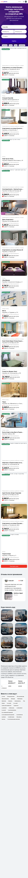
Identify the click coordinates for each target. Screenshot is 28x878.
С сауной (4, 710)
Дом (24, 700)
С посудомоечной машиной (8, 714)
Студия (3, 696)
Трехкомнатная (5, 698)
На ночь (3, 719)
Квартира (4, 700)
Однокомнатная (10, 696)
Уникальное (22, 45)
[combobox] (14, 27)
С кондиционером (12, 710)
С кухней (9, 703)
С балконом (11, 707)
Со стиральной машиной (7, 712)
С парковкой (19, 707)
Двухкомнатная (20, 696)
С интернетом (19, 714)
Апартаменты (18, 700)
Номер (3, 703)
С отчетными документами (13, 719)
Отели (10, 45)
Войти (19, 1)
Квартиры (4, 45)
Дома (15, 45)
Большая (13, 698)
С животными (11, 716)
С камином (4, 707)
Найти (14, 41)
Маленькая (19, 698)
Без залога (19, 716)
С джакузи (16, 705)
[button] (14, 48)
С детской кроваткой (6, 705)
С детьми (4, 716)
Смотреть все (14, 566)
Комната (10, 700)
